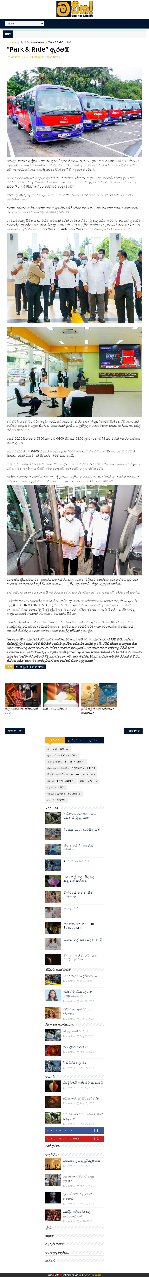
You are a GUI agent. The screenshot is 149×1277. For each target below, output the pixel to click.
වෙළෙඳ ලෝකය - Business (64, 793)
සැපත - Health (56, 787)
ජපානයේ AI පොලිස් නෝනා (79, 847)
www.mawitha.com (92, 1275)
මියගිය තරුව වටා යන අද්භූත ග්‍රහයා (81, 957)
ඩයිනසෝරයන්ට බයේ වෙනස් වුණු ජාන (80, 816)
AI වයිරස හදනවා (77, 861)
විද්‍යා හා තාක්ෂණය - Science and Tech (71, 768)
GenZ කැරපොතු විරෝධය (80, 976)
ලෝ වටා (94, 740)
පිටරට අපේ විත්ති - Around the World (71, 774)
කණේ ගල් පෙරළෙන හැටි (83, 940)
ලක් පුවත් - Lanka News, (46, 57)
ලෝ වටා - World (58, 749)
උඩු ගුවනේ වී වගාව (76, 1031)
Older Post (133, 731)
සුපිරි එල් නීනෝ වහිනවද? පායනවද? (97, 711)
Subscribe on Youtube (63, 1138)
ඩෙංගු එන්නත (74, 908)
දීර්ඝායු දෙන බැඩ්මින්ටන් (82, 830)
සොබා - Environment (61, 781)
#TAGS (55, 740)
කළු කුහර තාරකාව (75, 1047)
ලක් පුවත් (74, 740)
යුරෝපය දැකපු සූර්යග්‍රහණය (81, 1161)
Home (10, 42)
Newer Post (15, 731)
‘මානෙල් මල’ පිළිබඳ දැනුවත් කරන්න (79, 879)
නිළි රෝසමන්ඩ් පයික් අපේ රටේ (21, 711)
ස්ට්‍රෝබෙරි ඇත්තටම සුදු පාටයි (83, 1083)
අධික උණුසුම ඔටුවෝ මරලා (81, 1098)
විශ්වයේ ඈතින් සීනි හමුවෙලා (79, 894)
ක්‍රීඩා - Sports (89, 781)
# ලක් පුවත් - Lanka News (30, 667)
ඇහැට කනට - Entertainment (66, 761)
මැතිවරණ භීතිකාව (55, 709)
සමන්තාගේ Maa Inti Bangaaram (80, 926)
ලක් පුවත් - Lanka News (30, 42)
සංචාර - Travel (56, 800)
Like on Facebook (59, 1130)
